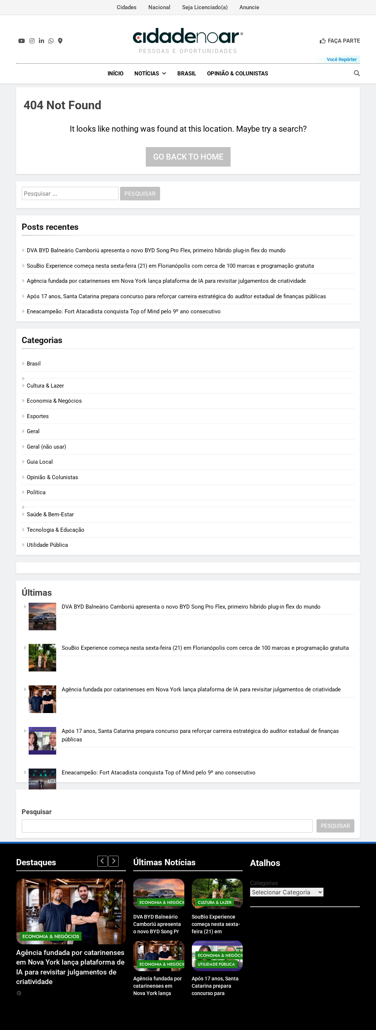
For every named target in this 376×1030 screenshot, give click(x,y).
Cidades (127, 7)
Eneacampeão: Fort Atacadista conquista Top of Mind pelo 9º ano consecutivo (124, 311)
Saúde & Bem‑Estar (50, 514)
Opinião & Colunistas (237, 73)
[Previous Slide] (102, 861)
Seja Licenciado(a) (205, 7)
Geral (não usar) (46, 446)
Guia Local (40, 462)
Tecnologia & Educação (55, 530)
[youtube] (21, 41)
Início (115, 73)
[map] (60, 41)
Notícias (146, 73)
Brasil (186, 73)
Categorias (264, 883)
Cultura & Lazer (45, 385)
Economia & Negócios (54, 401)
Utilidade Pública (47, 545)
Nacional (159, 7)
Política (36, 492)
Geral (33, 431)
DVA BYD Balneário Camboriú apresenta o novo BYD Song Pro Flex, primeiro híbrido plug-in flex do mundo (156, 250)
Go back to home (188, 156)
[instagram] (32, 41)
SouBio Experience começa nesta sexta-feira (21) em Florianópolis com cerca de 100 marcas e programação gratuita (170, 266)
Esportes (38, 416)
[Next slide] (113, 861)
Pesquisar (37, 812)
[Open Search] (357, 73)
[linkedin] (41, 41)
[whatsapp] (51, 41)
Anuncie (249, 7)
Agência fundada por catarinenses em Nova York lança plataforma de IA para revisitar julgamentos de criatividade (166, 281)
